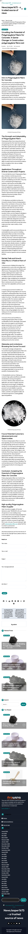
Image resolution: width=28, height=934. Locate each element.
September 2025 (6, 850)
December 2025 (6, 844)
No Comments (17, 46)
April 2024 (4, 885)
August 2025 (5, 852)
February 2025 (5, 864)
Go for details (5, 808)
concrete (5, 48)
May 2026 (4, 835)
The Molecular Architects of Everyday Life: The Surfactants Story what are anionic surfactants (11, 784)
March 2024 (5, 887)
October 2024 (5, 873)
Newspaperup (10, 931)
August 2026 (5, 831)
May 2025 (4, 858)
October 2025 (5, 848)
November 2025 (6, 846)
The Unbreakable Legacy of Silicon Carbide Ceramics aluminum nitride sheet (12, 687)
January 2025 (5, 866)
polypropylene (14, 48)
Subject (3, 559)
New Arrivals (4, 29)
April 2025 (4, 860)
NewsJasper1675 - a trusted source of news (11, 10)
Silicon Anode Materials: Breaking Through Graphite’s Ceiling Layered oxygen (14, 646)
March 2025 (5, 862)
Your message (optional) (8, 567)
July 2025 (4, 854)
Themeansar (18, 931)
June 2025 (4, 856)
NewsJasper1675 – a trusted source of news (14, 914)
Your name (4, 543)
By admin (4, 46)
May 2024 (4, 883)
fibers (9, 48)
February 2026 (5, 839)
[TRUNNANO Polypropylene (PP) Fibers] (14, 116)
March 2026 (5, 837)
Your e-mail (4, 551)
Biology (5, 818)
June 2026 (4, 833)
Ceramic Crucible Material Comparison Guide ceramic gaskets (12, 667)
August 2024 (5, 877)
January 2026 (5, 841)
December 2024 (6, 868)
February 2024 (5, 889)
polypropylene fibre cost (11, 524)
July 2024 (4, 879)
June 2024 (4, 881)
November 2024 (6, 871)
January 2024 (5, 891)
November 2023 (6, 893)
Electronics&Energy (8, 821)
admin (15, 624)
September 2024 (6, 875)
